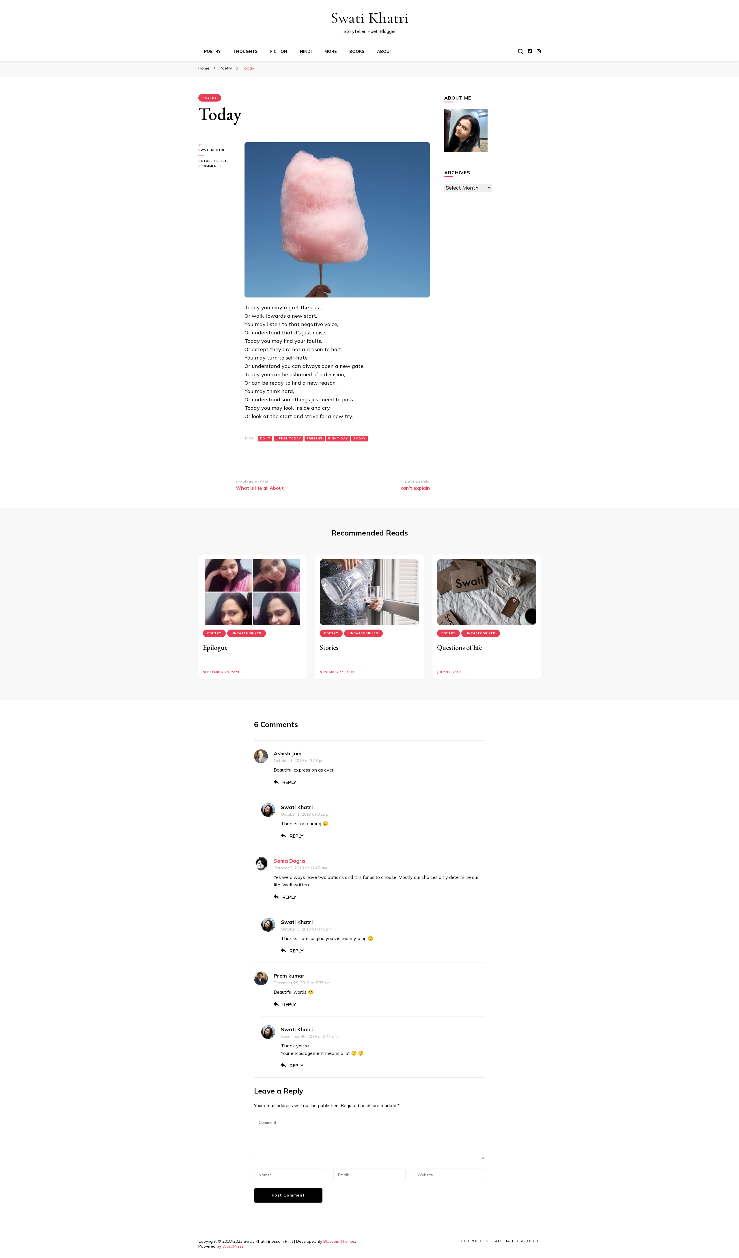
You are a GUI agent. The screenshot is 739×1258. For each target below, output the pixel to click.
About (384, 51)
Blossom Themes (339, 1241)
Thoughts (245, 51)
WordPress (233, 1246)
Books (356, 51)
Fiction (278, 51)
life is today (288, 438)
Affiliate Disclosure (518, 1241)
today (359, 438)
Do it (265, 438)
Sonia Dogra (289, 861)
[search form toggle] (520, 51)
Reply (289, 782)
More (330, 51)
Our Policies (474, 1241)
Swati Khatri (370, 17)
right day (338, 438)
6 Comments (216, 166)
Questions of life (459, 647)
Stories (329, 647)
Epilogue (215, 647)
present (315, 438)
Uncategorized (247, 633)
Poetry (212, 51)
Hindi (306, 51)
